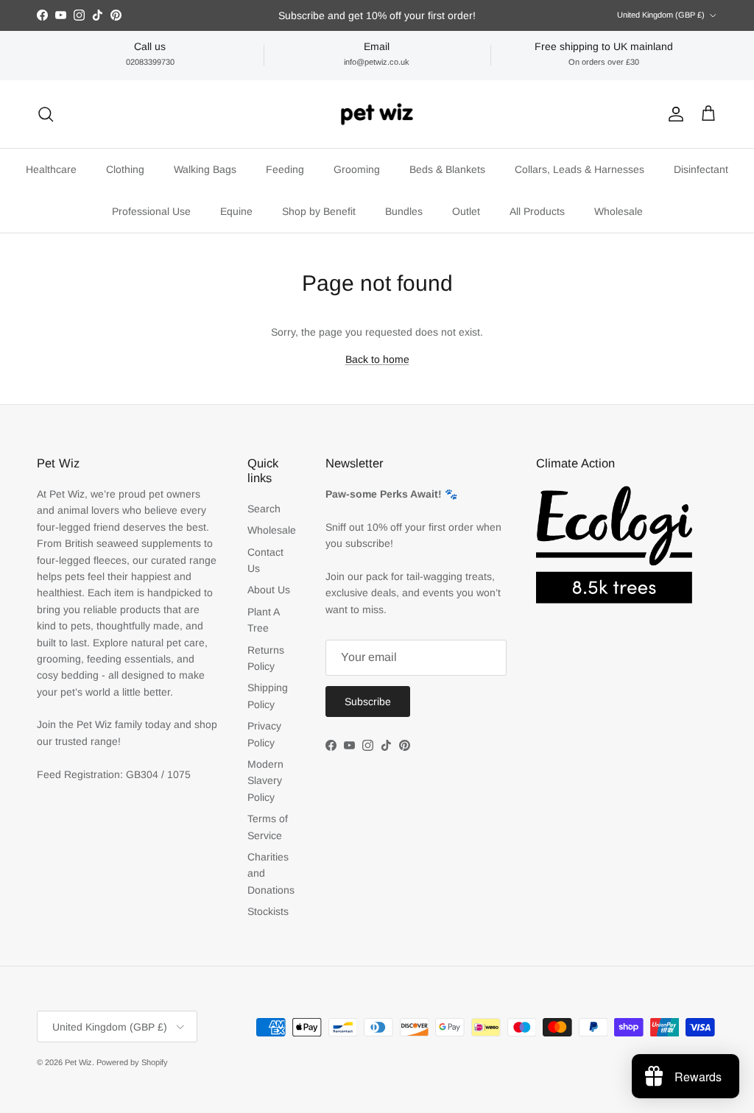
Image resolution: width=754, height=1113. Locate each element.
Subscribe (368, 701)
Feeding (285, 169)
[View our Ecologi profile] (614, 545)
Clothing (125, 169)
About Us (268, 590)
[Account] (673, 114)
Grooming (357, 169)
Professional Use (151, 211)
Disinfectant (701, 169)
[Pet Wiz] (377, 114)
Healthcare (51, 169)
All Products (537, 211)
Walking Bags (205, 169)
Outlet (466, 211)
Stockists (268, 911)
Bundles (404, 211)
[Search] (45, 114)
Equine (236, 211)
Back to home (377, 359)
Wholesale (618, 211)
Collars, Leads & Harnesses (579, 169)
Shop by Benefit (319, 211)
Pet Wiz (78, 1062)
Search (264, 509)
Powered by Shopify (132, 1062)
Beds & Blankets (447, 169)
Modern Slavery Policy (265, 780)
